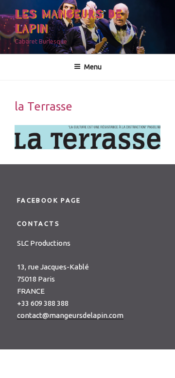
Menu (93, 67)
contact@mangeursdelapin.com (70, 315)
